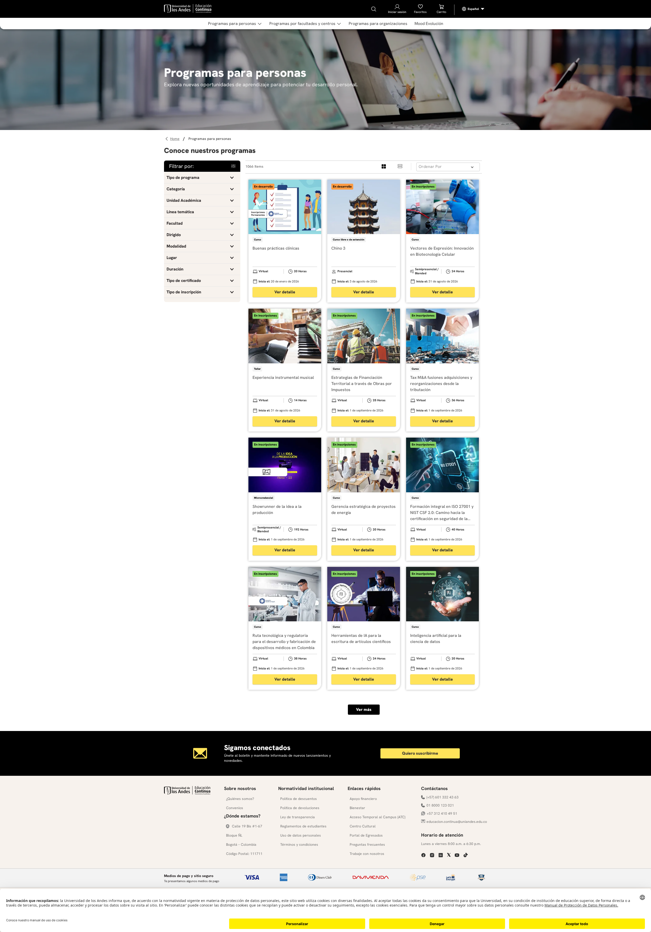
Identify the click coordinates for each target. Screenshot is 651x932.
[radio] (384, 166)
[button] (202, 178)
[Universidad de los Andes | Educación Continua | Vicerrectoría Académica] (187, 793)
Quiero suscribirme (420, 753)
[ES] (473, 8)
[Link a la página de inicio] (175, 139)
